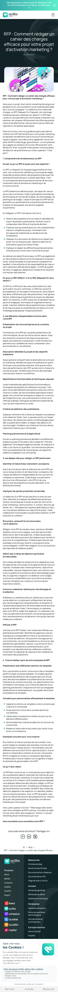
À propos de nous (36, 927)
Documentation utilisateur (40, 872)
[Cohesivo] (12, 914)
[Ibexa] (9, 903)
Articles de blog (35, 864)
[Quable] (11, 919)
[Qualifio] (11, 925)
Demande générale (36, 890)
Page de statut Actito (38, 880)
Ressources (34, 860)
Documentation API (36, 876)
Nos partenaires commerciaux (35, 920)
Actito (7, 878)
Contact (32, 886)
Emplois (31, 935)
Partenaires (33, 904)
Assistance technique (38, 898)
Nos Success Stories (37, 868)
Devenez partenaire (37, 908)
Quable (7, 886)
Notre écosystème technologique (36, 913)
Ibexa (6, 874)
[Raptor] (10, 930)
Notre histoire (34, 931)
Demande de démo (36, 894)
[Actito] (10, 909)
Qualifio (7, 890)
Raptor (7, 895)
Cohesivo (8, 882)
